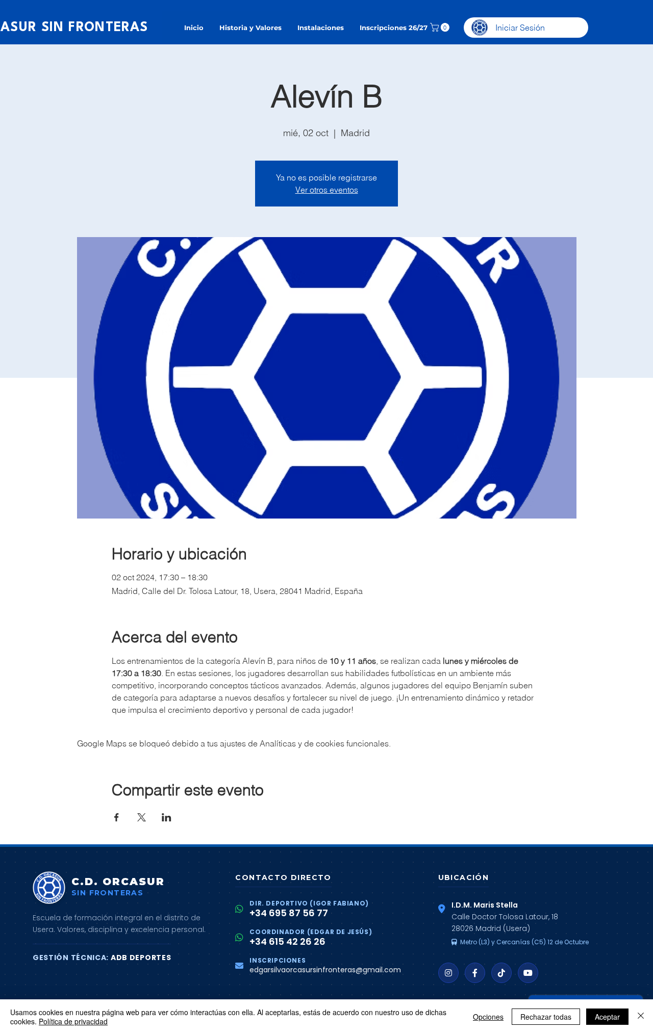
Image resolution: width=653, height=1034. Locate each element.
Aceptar (607, 1017)
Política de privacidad (73, 1021)
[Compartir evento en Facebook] (116, 817)
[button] (440, 27)
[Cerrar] (641, 1016)
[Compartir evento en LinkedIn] (166, 817)
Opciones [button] (488, 1017)
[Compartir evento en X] (141, 817)
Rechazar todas (545, 1017)
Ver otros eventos (326, 190)
